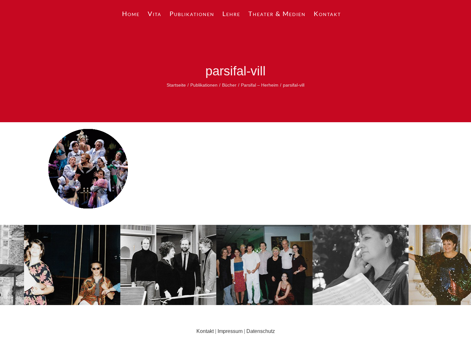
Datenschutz (260, 331)
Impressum (230, 331)
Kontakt (205, 331)
